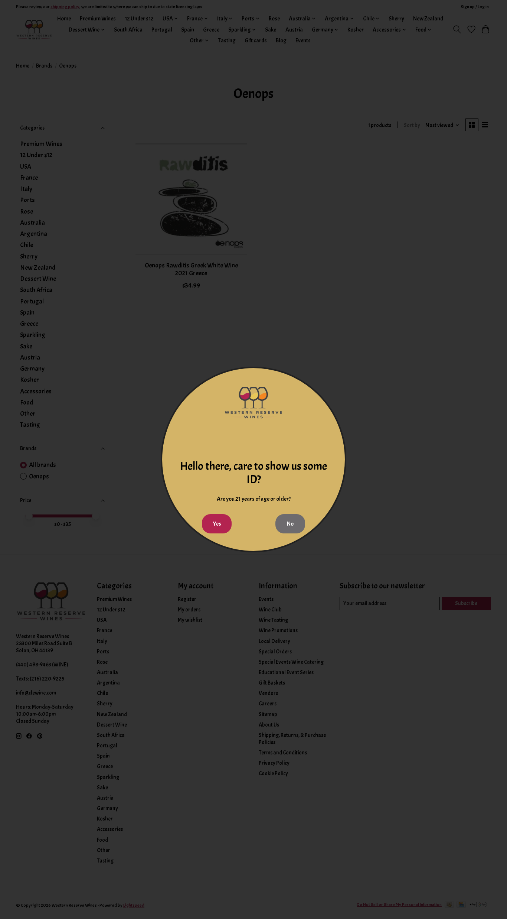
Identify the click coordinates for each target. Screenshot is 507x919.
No (290, 523)
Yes (217, 523)
